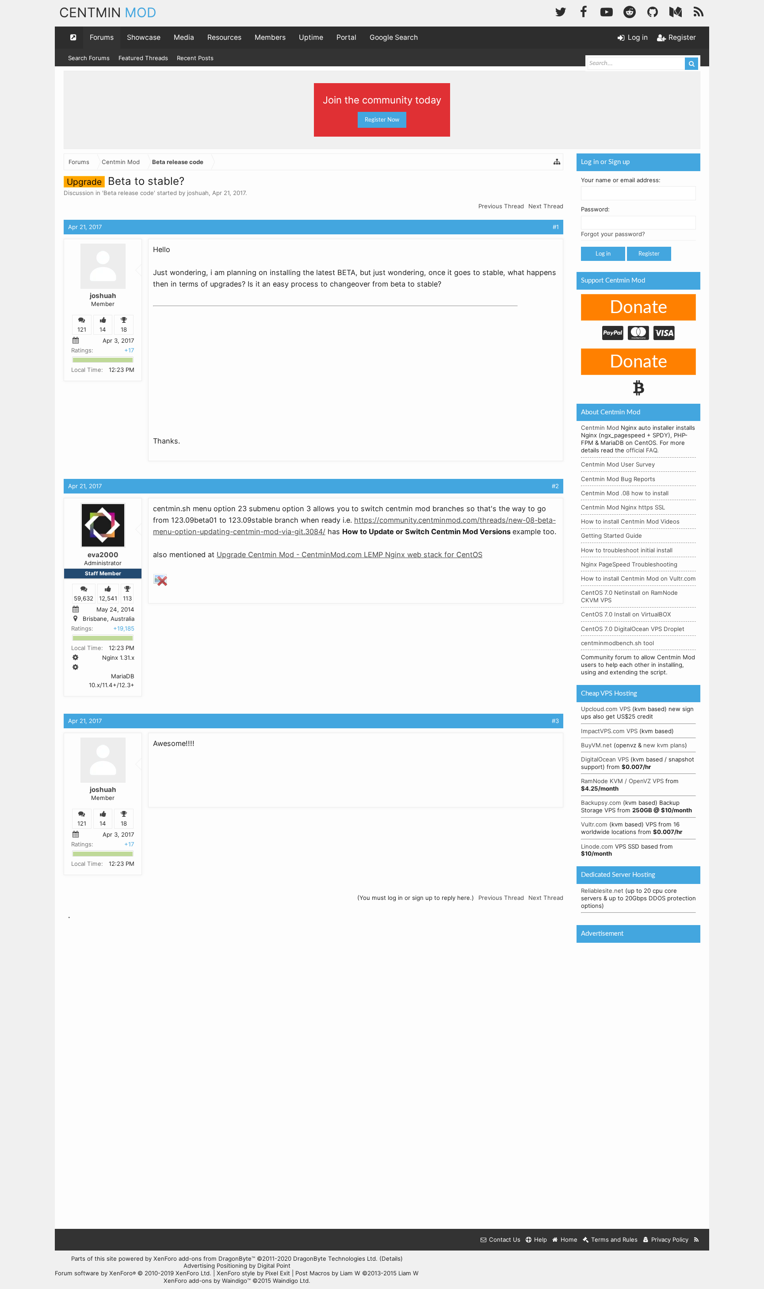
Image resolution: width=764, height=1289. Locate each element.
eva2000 (103, 555)
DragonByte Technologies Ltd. (335, 1258)
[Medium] (675, 11)
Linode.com (597, 846)
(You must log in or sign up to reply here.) (415, 897)
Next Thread (545, 206)
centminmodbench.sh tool (617, 642)
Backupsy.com (601, 802)
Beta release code (128, 192)
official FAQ (641, 450)
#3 (555, 720)
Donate (638, 308)
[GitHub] (652, 11)
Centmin (108, 12)
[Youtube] (606, 11)
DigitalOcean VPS (605, 759)
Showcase (143, 37)
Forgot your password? (613, 233)
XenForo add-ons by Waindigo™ (207, 1280)
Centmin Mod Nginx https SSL (623, 507)
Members (270, 37)
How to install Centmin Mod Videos (630, 521)
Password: (595, 209)
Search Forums (89, 57)
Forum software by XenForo (133, 1273)
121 (81, 329)
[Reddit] (629, 11)
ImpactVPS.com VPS (609, 730)
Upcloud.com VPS (605, 708)
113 (127, 598)
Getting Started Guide (611, 535)
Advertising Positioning (215, 1265)
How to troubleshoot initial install (626, 550)
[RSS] (698, 11)
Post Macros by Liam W (357, 1273)
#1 (556, 226)
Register (649, 254)
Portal (346, 37)
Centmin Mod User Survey (618, 464)
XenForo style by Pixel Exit (253, 1273)
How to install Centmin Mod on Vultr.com (638, 578)
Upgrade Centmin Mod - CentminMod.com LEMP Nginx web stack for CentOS (349, 554)
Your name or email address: (621, 180)
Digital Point (273, 1265)
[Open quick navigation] (73, 38)
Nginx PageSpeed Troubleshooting (629, 564)
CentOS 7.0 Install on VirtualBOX (626, 614)
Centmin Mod (600, 427)
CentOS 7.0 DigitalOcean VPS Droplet (632, 628)
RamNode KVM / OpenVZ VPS (622, 780)
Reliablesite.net (602, 890)
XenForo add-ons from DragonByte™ (204, 1258)
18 (124, 329)
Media (184, 37)
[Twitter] (560, 11)
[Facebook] (583, 11)
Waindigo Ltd (291, 1280)
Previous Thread (501, 206)
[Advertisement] (219, 365)
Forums (102, 37)
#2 (555, 486)
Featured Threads (143, 57)
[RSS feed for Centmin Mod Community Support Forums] (697, 1239)
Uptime (311, 37)
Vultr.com (594, 824)
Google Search (394, 37)
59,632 (83, 598)
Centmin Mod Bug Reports (618, 478)
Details (391, 1258)
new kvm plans (664, 745)
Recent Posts (195, 57)
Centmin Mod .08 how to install (624, 493)
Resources (224, 37)
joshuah (198, 192)
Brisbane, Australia (108, 618)
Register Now (382, 120)
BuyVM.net (596, 745)
